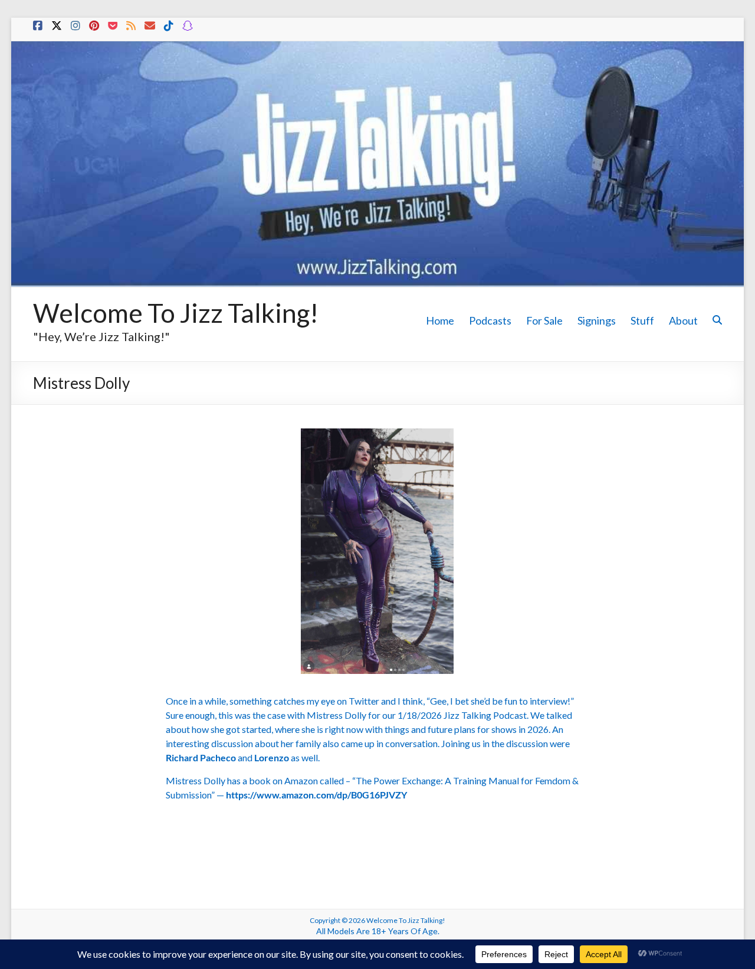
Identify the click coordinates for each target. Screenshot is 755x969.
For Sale (544, 320)
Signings (596, 320)
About (683, 320)
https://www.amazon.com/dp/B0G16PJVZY (316, 794)
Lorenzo (271, 757)
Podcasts (490, 320)
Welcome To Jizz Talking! (176, 312)
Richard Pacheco (202, 757)
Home (440, 320)
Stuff (642, 320)
